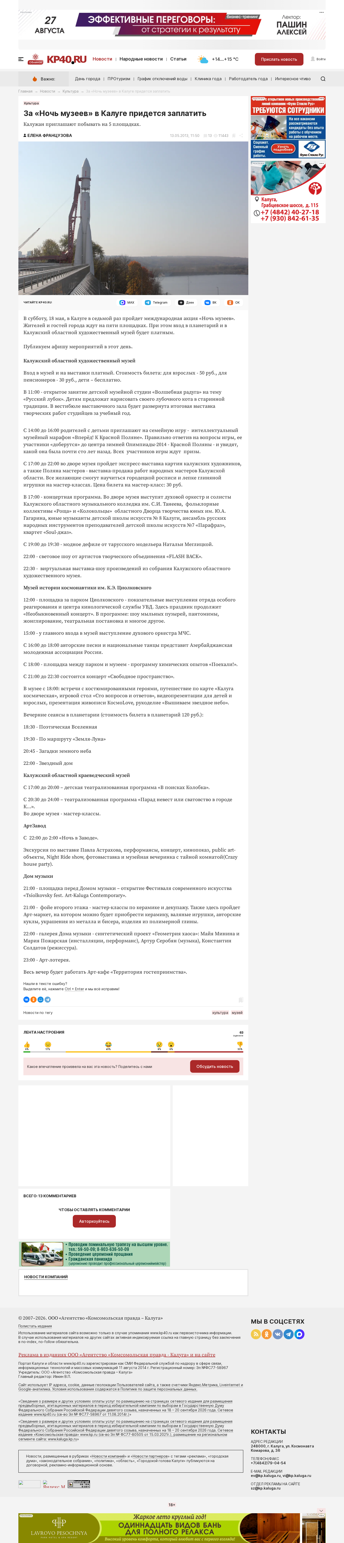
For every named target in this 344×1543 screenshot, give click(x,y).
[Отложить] (233, 135)
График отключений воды (162, 78)
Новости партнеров (150, 1456)
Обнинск (35, 62)
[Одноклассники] (33, 1000)
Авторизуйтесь (94, 1221)
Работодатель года (248, 78)
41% (108, 1049)
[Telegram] (48, 1000)
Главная (25, 91)
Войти (321, 59)
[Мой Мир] (41, 1000)
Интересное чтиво (293, 78)
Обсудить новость (214, 1066)
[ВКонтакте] (26, 1000)
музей (237, 1012)
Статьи (178, 59)
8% (159, 1049)
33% (240, 1049)
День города (87, 78)
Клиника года (208, 78)
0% (27, 1049)
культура (220, 1012)
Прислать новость (279, 59)
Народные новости (141, 59)
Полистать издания (35, 1326)
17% (48, 1049)
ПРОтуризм (119, 78)
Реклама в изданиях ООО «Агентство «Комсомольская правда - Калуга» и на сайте (116, 1355)
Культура (71, 91)
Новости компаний (46, 1277)
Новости (102, 59)
